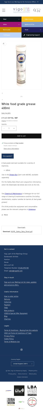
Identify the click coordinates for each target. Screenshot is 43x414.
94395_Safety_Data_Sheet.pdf (21, 232)
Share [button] (6, 215)
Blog (5, 316)
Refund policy (33, 374)
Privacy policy (12, 374)
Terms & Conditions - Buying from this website (21, 330)
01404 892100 (23, 268)
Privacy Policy (9, 336)
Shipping (4, 120)
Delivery (7, 299)
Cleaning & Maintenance (13, 194)
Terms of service (22, 374)
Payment (7, 305)
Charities (7, 319)
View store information (11, 149)
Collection (7, 302)
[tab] (21, 227)
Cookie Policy (9, 339)
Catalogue (31, 209)
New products (9, 311)
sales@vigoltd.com (15, 271)
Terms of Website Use (12, 342)
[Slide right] (2, 99)
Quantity (4, 124)
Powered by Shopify (21, 371)
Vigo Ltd (13, 371)
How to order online (11, 296)
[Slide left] (2, 93)
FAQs (6, 308)
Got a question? (7, 156)
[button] (4, 10)
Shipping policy (33, 370)
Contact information (22, 377)
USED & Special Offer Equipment (16, 313)
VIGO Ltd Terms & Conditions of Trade (17, 333)
